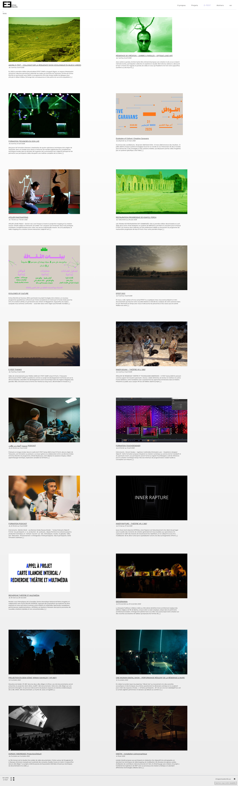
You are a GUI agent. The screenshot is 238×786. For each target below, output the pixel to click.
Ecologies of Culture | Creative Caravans (132, 138)
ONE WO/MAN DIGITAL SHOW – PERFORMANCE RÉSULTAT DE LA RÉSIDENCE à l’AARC (150, 678)
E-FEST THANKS (15, 370)
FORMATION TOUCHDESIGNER (128, 446)
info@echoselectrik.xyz (223, 779)
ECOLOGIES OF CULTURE (18, 293)
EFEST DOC (120, 293)
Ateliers (220, 5)
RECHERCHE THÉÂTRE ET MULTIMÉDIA (24, 595)
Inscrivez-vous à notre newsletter (225, 783)
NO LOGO (6, 778)
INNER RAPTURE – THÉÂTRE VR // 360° (131, 524)
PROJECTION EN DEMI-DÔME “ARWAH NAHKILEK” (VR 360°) (33, 678)
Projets (194, 5)
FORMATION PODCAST (18, 524)
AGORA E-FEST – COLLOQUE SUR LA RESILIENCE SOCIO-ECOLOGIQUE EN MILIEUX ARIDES (45, 65)
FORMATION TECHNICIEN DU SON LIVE (24, 141)
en (231, 5)
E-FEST (207, 5)
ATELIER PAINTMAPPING (18, 217)
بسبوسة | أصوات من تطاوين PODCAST (22, 446)
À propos (181, 5)
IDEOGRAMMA (122, 602)
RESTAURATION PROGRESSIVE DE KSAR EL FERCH (136, 217)
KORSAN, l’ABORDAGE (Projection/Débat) (25, 754)
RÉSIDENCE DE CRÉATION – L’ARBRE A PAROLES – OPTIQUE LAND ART (144, 56)
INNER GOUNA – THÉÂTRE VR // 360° (130, 370)
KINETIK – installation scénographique (131, 754)
